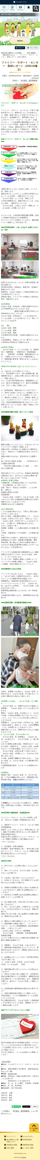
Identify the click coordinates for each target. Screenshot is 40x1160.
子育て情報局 (31, 53)
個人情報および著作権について (13, 1141)
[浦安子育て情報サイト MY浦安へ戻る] (29, 7)
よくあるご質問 (28, 1148)
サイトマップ (11, 1136)
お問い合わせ (20, 9)
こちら (12, 841)
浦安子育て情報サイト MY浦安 (11, 53)
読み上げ (21, 47)
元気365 (23, 1157)
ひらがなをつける (21, 2)
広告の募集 (10, 1148)
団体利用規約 (27, 1139)
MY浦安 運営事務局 (29, 80)
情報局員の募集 (28, 1145)
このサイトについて (4, 10)
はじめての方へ (28, 1136)
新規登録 (12, 9)
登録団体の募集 (12, 1145)
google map (12, 1074)
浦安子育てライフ (9, 55)
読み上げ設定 (34, 47)
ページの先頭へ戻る (34, 1129)
